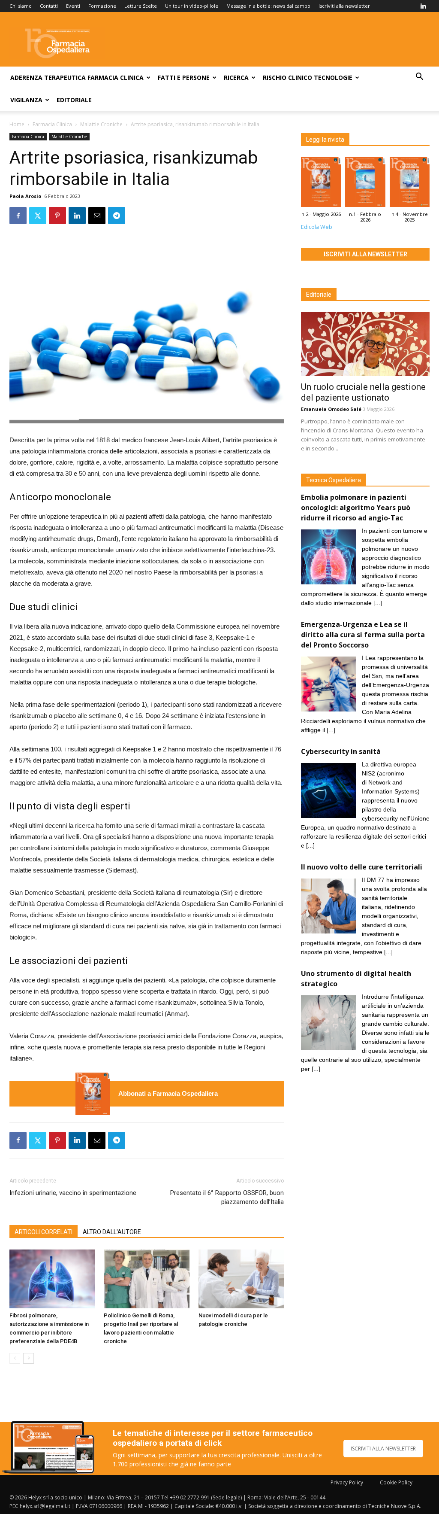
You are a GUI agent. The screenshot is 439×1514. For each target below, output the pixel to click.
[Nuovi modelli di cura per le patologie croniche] (241, 1279)
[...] (377, 602)
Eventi (73, 6)
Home (16, 124)
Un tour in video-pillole (191, 6)
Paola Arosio (25, 196)
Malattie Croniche (101, 124)
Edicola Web (316, 227)
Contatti (49, 6)
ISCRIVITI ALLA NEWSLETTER (383, 1448)
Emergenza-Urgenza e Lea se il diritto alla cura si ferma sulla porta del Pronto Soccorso (363, 635)
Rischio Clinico (287, 77)
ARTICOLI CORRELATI (43, 1231)
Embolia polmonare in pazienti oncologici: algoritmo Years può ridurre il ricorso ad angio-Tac (355, 508)
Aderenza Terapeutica (48, 77)
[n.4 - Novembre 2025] (410, 184)
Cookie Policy (396, 1482)
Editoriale (74, 100)
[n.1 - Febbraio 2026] (365, 184)
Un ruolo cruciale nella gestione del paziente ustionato (363, 392)
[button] (419, 77)
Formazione (102, 6)
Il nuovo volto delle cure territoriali (362, 867)
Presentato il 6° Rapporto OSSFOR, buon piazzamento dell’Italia (227, 1197)
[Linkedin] (423, 6)
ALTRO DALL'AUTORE (112, 1231)
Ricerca (236, 77)
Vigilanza (26, 100)
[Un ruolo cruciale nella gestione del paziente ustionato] (365, 344)
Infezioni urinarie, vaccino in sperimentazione (72, 1193)
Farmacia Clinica (115, 77)
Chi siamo (20, 6)
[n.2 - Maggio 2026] (92, 1094)
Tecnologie (333, 77)
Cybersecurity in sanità (341, 751)
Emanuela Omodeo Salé (331, 409)
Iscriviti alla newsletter (344, 6)
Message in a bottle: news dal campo (268, 6)
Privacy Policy (347, 1482)
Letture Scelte (140, 6)
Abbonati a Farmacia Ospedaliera (168, 1093)
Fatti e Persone (184, 77)
